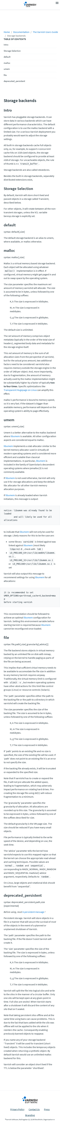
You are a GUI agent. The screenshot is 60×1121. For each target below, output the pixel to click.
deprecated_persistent (14, 81)
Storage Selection (12, 50)
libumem (15, 436)
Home (7, 31)
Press (47, 1109)
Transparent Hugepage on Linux (20, 389)
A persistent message (33, 911)
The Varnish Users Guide (45, 31)
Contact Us (34, 1109)
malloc (7, 62)
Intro (6, 44)
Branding (30, 1115)
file (5, 75)
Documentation (21, 31)
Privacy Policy (17, 1109)
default (7, 56)
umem (7, 68)
